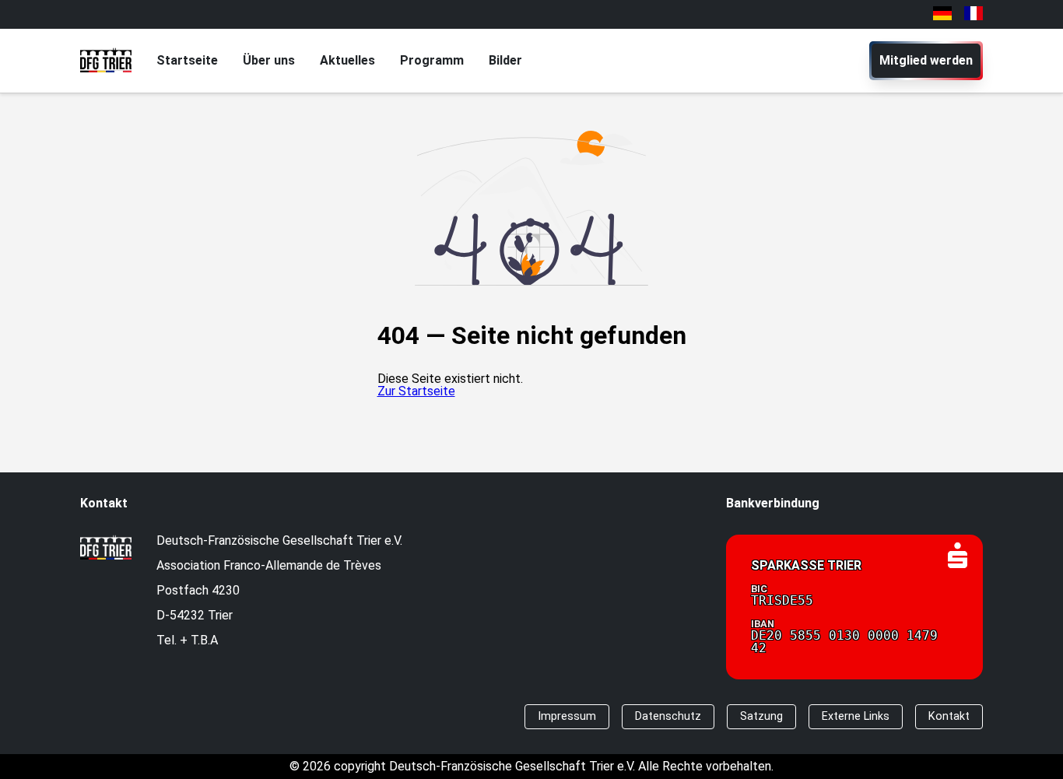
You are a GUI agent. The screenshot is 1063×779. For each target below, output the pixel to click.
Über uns (269, 60)
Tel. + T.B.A (187, 640)
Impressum (567, 716)
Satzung (761, 716)
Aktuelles (347, 60)
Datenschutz (668, 716)
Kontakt (949, 716)
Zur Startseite (416, 391)
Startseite (187, 60)
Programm (432, 60)
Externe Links (855, 716)
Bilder (505, 60)
